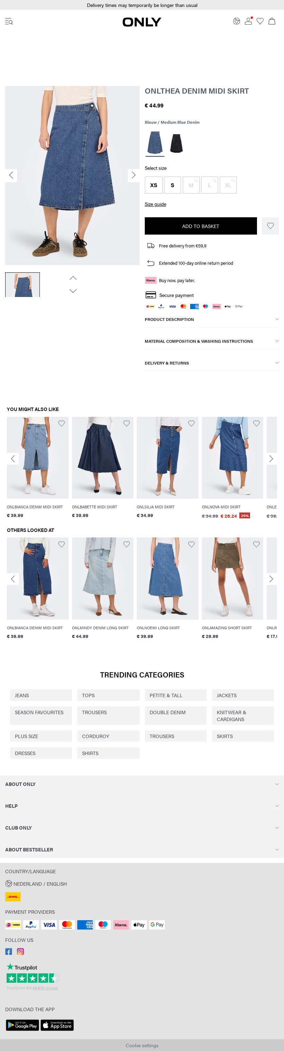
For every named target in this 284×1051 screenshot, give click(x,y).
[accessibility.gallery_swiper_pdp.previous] (72, 278)
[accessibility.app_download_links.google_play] (22, 1030)
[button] (142, 5)
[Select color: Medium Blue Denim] (154, 143)
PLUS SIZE (26, 736)
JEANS (22, 695)
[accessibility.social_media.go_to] (8, 952)
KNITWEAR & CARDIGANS (231, 715)
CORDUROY (95, 736)
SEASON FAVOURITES (39, 712)
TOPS (88, 695)
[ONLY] (142, 24)
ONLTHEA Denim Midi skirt (197, 90)
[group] (38, 472)
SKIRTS (225, 736)
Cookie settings (142, 1045)
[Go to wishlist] (260, 22)
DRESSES (25, 753)
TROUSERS (94, 712)
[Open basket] (271, 22)
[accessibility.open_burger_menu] (9, 21)
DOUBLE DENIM (168, 712)
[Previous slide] (13, 459)
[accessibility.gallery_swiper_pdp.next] (72, 291)
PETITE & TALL (166, 695)
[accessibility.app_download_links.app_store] (57, 1030)
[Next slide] (271, 459)
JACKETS (227, 695)
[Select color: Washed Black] (176, 143)
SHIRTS (90, 753)
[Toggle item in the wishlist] (270, 226)
